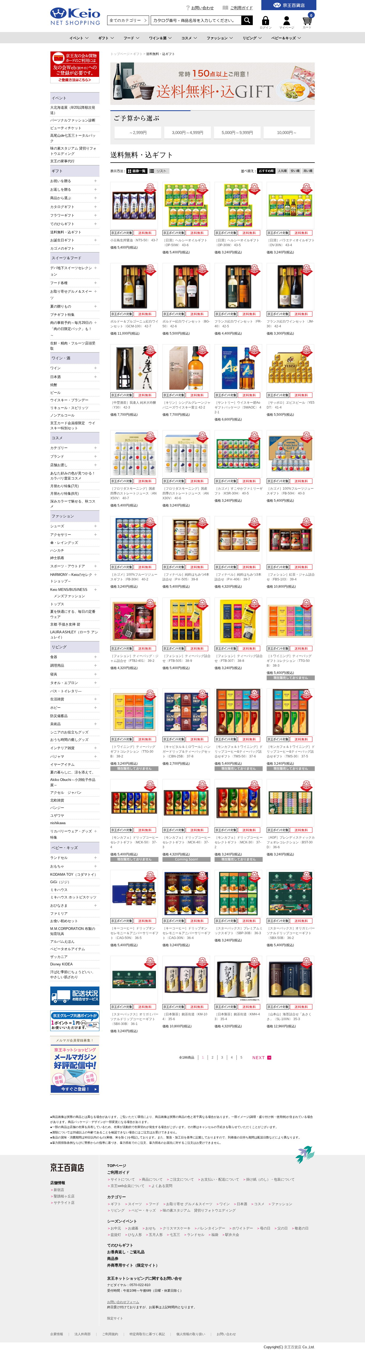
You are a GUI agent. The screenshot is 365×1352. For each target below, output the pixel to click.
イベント (76, 38)
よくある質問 (162, 1186)
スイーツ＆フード (66, 258)
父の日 (282, 1228)
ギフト (103, 38)
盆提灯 (116, 1235)
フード (129, 38)
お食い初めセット (64, 921)
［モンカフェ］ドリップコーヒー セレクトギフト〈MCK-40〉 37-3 (186, 842)
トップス (57, 604)
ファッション (217, 38)
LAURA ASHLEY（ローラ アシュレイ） (74, 634)
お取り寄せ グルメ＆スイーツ (189, 1204)
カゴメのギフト (62, 248)
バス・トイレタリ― (65, 691)
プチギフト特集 (62, 315)
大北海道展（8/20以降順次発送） (72, 110)
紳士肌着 (57, 558)
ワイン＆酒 (157, 38)
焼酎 (53, 385)
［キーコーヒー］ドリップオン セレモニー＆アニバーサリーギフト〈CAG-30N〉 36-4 (186, 933)
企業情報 (56, 1334)
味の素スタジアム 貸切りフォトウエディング (73, 151)
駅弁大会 (232, 1235)
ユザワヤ (57, 815)
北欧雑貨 (57, 800)
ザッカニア (59, 957)
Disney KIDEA (61, 964)
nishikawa (57, 823)
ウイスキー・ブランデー (69, 400)
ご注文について (182, 1179)
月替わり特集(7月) (64, 486)
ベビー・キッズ (65, 848)
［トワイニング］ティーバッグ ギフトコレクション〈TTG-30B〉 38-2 (132, 751)
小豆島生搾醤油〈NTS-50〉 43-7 (134, 240)
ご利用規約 (110, 1334)
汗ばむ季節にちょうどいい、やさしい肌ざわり (72, 974)
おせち (150, 1228)
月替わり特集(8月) (64, 494)
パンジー (57, 808)
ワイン (224, 1204)
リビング (250, 38)
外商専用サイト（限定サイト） (133, 1265)
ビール (55, 393)
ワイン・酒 (61, 358)
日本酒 (242, 1204)
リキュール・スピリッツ (69, 408)
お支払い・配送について (220, 1179)
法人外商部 (83, 1334)
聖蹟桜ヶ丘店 (64, 1196)
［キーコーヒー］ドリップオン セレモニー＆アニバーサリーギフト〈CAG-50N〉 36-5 (134, 933)
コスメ (186, 38)
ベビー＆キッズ (283, 38)
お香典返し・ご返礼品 (126, 1252)
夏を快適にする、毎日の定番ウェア (72, 614)
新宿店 (59, 1190)
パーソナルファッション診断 (72, 120)
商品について (152, 1179)
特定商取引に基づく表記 (147, 1334)
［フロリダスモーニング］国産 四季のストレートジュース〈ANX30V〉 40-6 (185, 493)
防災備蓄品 (59, 716)
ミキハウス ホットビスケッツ (73, 897)
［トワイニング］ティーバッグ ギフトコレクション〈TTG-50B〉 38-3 (289, 660)
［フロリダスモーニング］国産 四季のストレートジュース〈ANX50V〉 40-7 (133, 493)
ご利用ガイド (241, 8)
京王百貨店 (292, 1347)
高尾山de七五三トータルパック (73, 138)
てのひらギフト (120, 1245)
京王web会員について (128, 1186)
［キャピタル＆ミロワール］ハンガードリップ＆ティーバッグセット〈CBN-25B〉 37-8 (186, 751)
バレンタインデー (211, 1228)
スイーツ (135, 1204)
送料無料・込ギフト (65, 232)
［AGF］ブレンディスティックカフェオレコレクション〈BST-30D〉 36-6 (291, 842)
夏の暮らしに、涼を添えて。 (72, 772)
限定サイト (115, 1318)
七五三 (175, 1235)
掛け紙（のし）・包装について (270, 1179)
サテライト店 (64, 1203)
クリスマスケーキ (177, 1228)
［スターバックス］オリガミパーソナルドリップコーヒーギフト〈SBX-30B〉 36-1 (134, 1019)
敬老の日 (302, 1228)
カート (307, 22)
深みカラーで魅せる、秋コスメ (72, 504)
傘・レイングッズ (64, 543)
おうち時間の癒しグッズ (69, 740)
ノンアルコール (62, 415)
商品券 (112, 1258)
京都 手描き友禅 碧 (65, 624)
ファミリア (59, 913)
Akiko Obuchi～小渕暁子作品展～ (72, 782)
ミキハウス (59, 890)
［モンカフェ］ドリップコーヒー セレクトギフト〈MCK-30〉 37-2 (239, 842)
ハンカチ (57, 550)
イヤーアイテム (62, 765)
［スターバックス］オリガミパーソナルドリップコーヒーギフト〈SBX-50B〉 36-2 (291, 933)
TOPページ (116, 1166)
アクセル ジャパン (65, 793)
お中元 (116, 1228)
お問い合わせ (202, 8)
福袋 (214, 1235)
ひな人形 (135, 1235)
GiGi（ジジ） (60, 882)
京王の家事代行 (62, 161)
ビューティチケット (65, 128)
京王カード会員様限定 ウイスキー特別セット (72, 425)
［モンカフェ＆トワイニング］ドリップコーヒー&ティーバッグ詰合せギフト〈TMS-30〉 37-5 (291, 751)
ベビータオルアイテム (67, 949)
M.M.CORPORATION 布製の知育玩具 (72, 931)
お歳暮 (133, 1228)
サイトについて (123, 1179)
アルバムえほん (62, 942)
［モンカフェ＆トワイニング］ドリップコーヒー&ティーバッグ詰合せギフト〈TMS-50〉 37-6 (239, 751)
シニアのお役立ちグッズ (69, 732)
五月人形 (156, 1235)
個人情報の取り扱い (190, 1334)
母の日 (265, 1228)
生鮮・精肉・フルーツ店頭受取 (72, 346)
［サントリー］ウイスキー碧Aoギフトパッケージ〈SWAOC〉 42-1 (238, 407)
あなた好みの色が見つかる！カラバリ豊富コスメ (72, 476)
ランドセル (195, 1235)
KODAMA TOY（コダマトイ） (74, 874)
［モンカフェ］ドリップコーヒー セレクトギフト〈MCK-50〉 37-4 (134, 842)
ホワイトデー (242, 1228)
